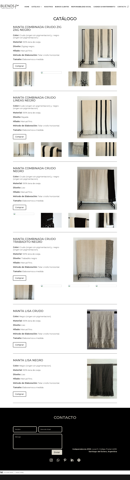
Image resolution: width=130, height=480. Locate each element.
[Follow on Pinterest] (65, 460)
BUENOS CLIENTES (62, 7)
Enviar (57, 452)
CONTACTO (121, 7)
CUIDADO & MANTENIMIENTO (104, 7)
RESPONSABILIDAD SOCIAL (81, 7)
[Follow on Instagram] (51, 460)
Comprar (19, 66)
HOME (27, 7)
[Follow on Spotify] (79, 460)
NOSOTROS (48, 7)
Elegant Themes (28, 477)
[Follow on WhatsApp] (58, 460)
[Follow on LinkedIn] (72, 460)
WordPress (47, 477)
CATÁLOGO (35, 7)
